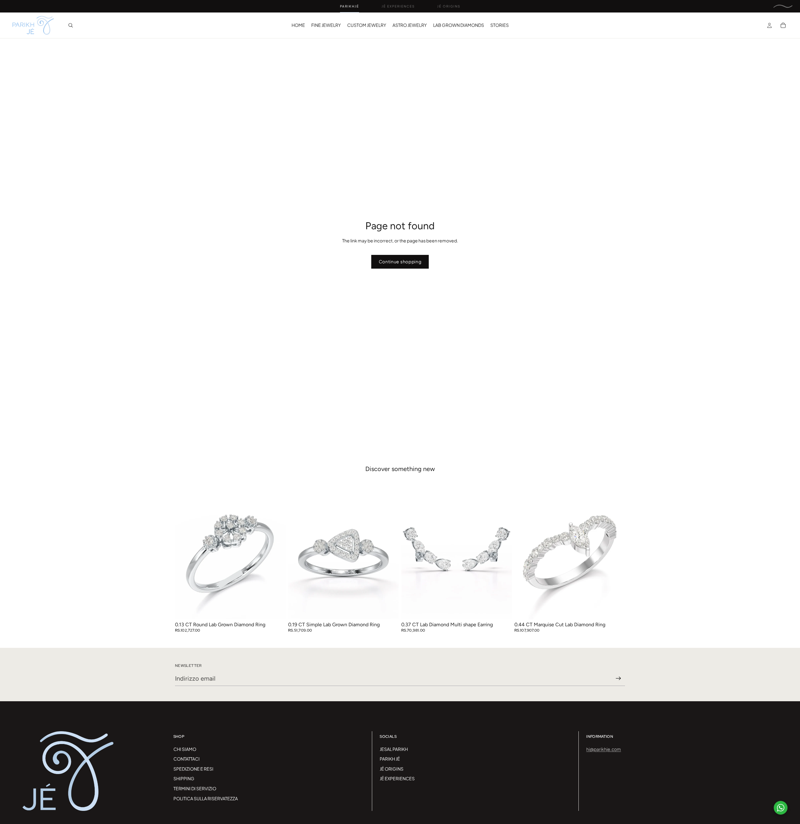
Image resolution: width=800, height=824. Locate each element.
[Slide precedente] (184, 550)
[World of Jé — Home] (782, 6)
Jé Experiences (398, 6)
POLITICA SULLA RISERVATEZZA (205, 798)
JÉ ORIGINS (391, 769)
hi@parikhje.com (603, 749)
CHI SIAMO (184, 749)
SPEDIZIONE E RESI (193, 769)
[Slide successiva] (276, 550)
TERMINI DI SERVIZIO (194, 788)
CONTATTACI (186, 759)
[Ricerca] (71, 25)
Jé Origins (448, 6)
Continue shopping (400, 261)
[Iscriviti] (618, 678)
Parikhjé (349, 6)
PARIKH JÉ (390, 759)
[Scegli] (276, 609)
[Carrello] (783, 25)
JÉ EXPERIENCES (397, 778)
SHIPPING (183, 778)
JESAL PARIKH (394, 749)
